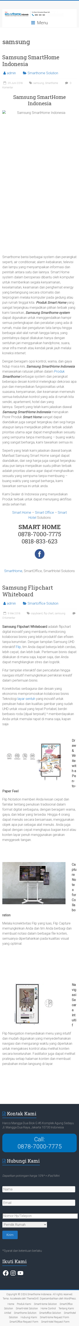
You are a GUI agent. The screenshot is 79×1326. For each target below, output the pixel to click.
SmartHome (13, 571)
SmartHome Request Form (54, 1317)
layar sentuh (26, 699)
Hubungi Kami (29, 1317)
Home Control (48, 1308)
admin (11, 73)
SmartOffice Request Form (23, 1321)
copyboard (37, 613)
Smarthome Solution (43, 73)
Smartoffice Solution (43, 603)
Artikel (7, 1312)
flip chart (49, 613)
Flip (18, 647)
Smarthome (51, 83)
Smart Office (44, 513)
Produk (59, 371)
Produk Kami (24, 1304)
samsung (38, 83)
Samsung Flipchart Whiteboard (27, 591)
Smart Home (21, 513)
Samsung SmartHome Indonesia (30, 60)
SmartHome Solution (45, 1304)
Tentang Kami (66, 1308)
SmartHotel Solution (27, 1308)
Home (11, 1304)
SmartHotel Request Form (55, 1321)
